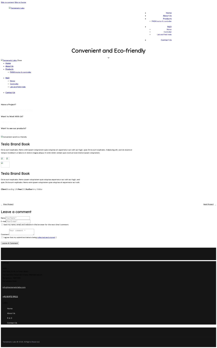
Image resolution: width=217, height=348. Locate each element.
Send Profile (8, 121)
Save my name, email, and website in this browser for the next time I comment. (36, 224)
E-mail (3, 221)
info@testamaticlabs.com (16, 110)
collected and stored (46, 237)
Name (3, 218)
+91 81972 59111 (10, 296)
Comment (5, 234)
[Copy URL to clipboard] (22, 192)
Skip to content (7, 2)
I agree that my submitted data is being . (30, 237)
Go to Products (10, 133)
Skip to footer (20, 2)
